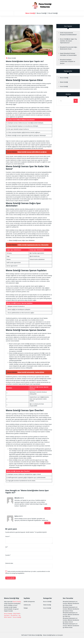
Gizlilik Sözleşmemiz (29, 601)
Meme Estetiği (30, 13)
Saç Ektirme (14, 615)
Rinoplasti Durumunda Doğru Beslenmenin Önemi (68, 48)
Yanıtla (48, 508)
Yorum (7, 536)
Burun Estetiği (41, 13)
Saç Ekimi (6, 615)
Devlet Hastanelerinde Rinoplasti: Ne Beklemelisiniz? (68, 33)
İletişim (26, 608)
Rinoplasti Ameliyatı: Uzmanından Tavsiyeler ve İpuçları (67, 61)
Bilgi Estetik (16, 613)
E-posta (7, 555)
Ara (50, 53)
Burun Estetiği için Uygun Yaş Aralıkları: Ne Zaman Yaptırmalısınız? (68, 40)
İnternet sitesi (9, 563)
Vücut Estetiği (53, 13)
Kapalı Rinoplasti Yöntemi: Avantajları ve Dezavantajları (68, 54)
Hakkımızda (27, 605)
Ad (6, 547)
